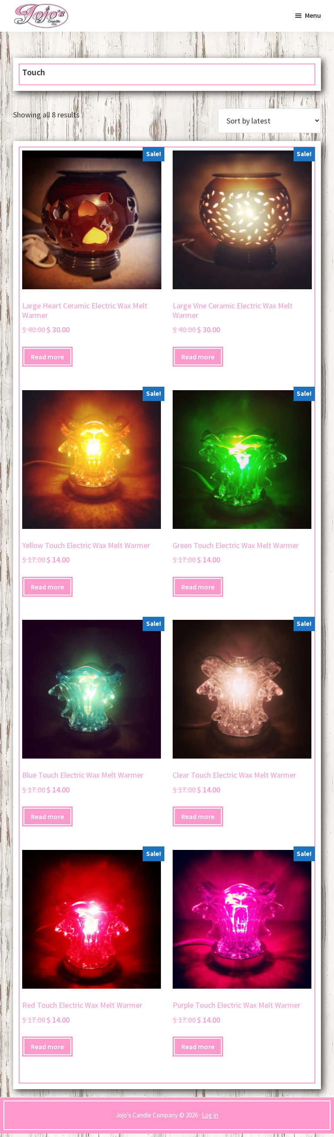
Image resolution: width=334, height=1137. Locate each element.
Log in (210, 1115)
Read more (47, 356)
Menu (313, 15)
